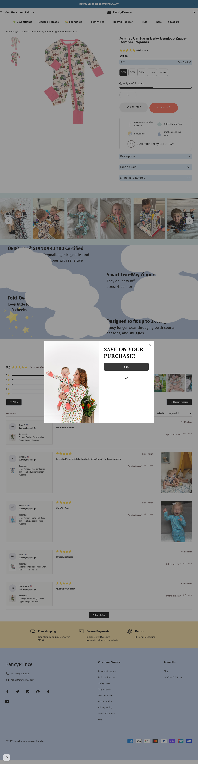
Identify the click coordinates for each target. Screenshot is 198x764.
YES (126, 366)
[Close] (150, 344)
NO (126, 378)
